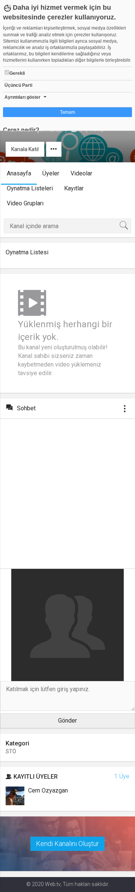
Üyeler (50, 173)
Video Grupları (25, 203)
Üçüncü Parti (18, 85)
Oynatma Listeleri (30, 188)
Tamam (67, 112)
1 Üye (121, 776)
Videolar (81, 173)
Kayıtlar (74, 188)
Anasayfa (19, 173)
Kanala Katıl (25, 149)
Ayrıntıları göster (22, 97)
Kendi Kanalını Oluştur (67, 843)
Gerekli (17, 73)
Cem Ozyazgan (48, 790)
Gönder (67, 720)
